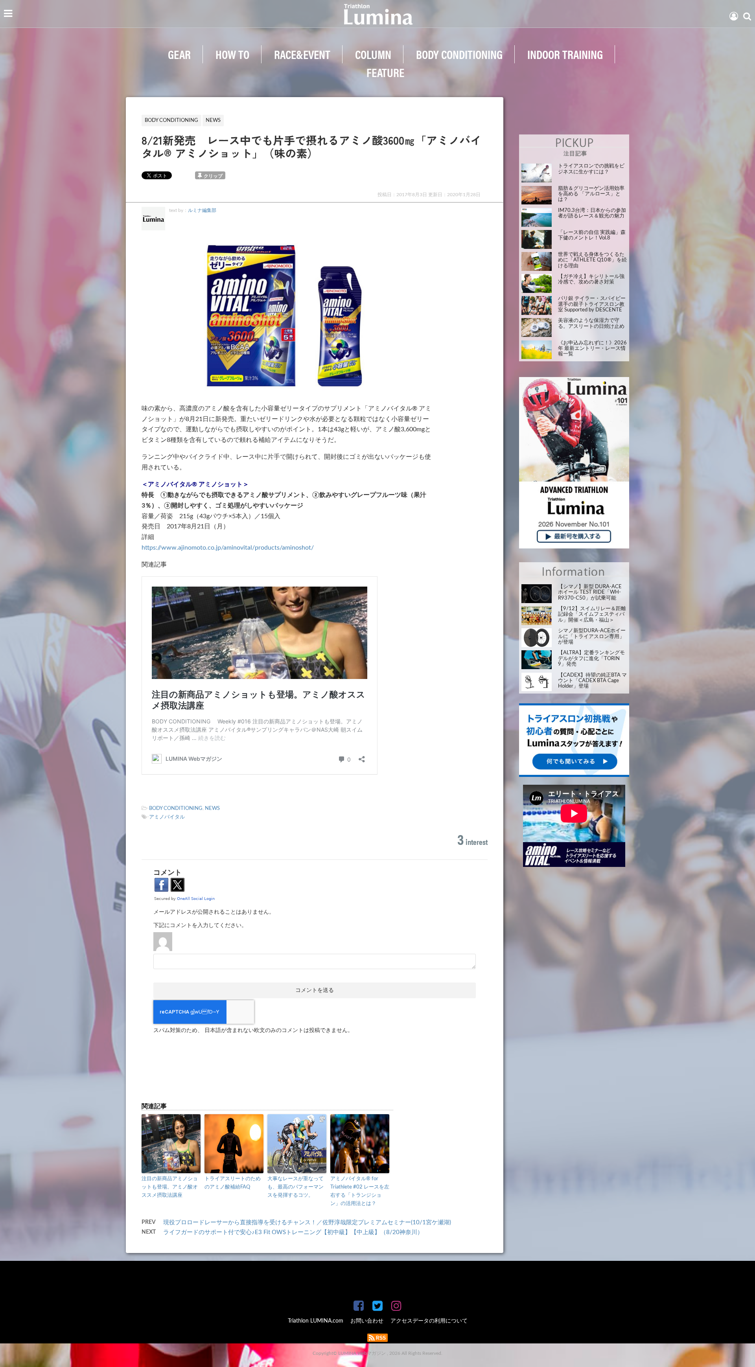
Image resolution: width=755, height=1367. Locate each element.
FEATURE (385, 72)
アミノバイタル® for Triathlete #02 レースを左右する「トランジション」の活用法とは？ (359, 1191)
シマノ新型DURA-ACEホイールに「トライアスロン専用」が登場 (592, 636)
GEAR (179, 54)
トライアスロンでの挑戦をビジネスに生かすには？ (591, 169)
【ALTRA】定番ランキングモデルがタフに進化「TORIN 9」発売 (591, 658)
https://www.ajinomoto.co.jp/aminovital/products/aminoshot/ (228, 548)
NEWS (212, 808)
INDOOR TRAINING (565, 54)
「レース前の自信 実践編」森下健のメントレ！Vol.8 (592, 235)
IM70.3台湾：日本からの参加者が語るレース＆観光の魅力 (592, 213)
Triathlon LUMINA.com (315, 1321)
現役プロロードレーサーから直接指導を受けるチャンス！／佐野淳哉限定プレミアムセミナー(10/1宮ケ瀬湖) (307, 1222)
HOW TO (232, 54)
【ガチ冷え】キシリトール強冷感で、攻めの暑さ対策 (591, 279)
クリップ (213, 176)
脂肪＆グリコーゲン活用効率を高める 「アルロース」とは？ (591, 194)
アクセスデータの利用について (429, 1321)
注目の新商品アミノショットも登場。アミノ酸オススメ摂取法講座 (170, 1187)
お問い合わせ (366, 1321)
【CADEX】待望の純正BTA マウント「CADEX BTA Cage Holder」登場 (592, 681)
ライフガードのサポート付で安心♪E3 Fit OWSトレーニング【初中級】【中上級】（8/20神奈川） (293, 1232)
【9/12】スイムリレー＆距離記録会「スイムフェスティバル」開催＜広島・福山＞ (592, 614)
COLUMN (373, 54)
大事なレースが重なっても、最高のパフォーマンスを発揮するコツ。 (295, 1187)
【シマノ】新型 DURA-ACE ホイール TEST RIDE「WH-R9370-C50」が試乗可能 (590, 592)
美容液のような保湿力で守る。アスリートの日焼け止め (591, 323)
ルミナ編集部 (202, 210)
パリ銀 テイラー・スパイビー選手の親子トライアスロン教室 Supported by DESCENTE (592, 304)
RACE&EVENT (302, 54)
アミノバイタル (167, 817)
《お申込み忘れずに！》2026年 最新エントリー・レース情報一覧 (592, 348)
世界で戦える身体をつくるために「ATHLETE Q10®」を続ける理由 (592, 260)
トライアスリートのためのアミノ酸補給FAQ (232, 1183)
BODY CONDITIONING (459, 54)
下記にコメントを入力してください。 (200, 925)
